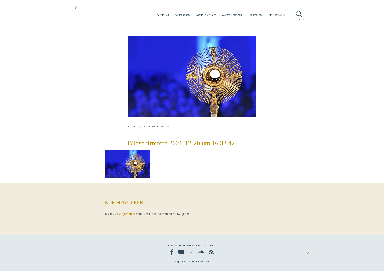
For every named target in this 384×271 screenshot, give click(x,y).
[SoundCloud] (201, 252)
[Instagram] (191, 252)
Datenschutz (191, 261)
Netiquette (178, 261)
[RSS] (211, 252)
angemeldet (127, 214)
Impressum (205, 261)
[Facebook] (172, 252)
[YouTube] (181, 252)
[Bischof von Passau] (94, 8)
